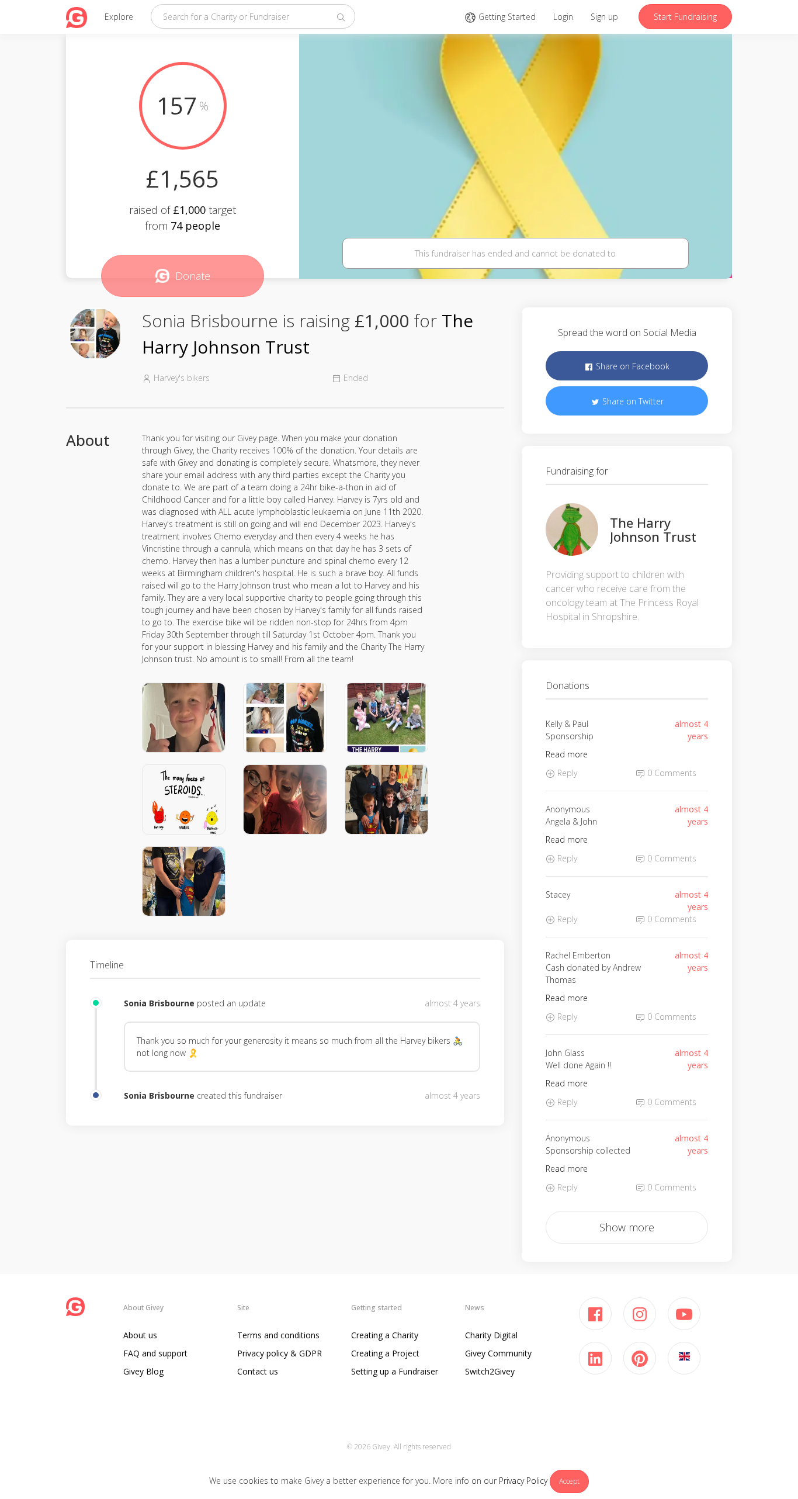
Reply (566, 772)
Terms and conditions (278, 1335)
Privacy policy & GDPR (279, 1353)
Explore (119, 16)
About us (140, 1335)
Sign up (604, 16)
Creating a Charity (384, 1335)
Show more (626, 1227)
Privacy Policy (523, 1480)
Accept (569, 1481)
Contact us (257, 1371)
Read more (567, 754)
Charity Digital (491, 1335)
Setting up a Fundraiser (394, 1371)
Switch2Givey (490, 1371)
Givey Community (498, 1353)
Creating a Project (385, 1353)
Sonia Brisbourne (160, 1003)
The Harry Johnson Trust (653, 529)
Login (563, 16)
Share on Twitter (632, 401)
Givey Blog (143, 1371)
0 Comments (670, 772)
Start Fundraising (685, 16)
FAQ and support (155, 1353)
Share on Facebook (631, 366)
